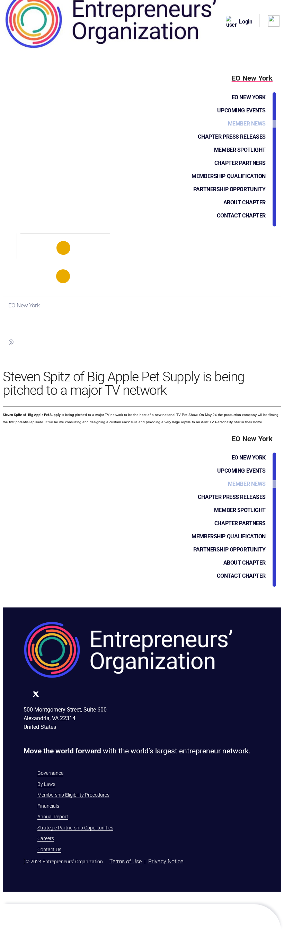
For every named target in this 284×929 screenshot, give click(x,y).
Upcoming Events (241, 110)
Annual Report (52, 816)
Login (245, 21)
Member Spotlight (240, 150)
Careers (45, 838)
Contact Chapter (241, 215)
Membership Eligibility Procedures (73, 795)
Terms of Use (125, 861)
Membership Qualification (229, 176)
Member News (247, 123)
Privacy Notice (165, 861)
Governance (50, 773)
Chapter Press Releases (232, 136)
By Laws (46, 784)
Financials (48, 806)
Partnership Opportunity (229, 189)
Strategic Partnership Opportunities (75, 827)
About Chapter (244, 202)
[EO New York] (63, 248)
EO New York (249, 97)
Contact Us (49, 849)
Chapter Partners (240, 163)
